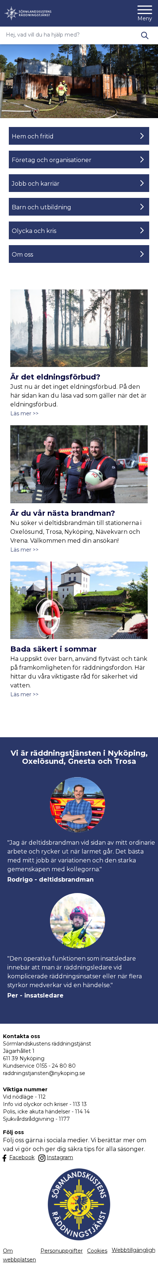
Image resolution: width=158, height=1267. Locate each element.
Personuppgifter (61, 1250)
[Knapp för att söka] (144, 35)
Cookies (97, 1250)
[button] (144, 1253)
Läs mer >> (24, 413)
